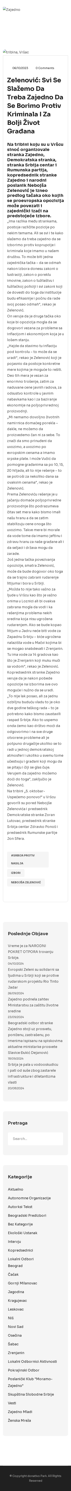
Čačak (13, 1275)
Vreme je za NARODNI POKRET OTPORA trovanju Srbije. (30, 952)
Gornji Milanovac (22, 1283)
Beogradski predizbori (27, 1216)
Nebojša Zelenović (26, 882)
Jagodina (16, 1292)
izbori (16, 873)
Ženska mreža (19, 1421)
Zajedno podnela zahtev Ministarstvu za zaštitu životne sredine (33, 1005)
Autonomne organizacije (29, 1198)
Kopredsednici (20, 1250)
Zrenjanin (16, 1353)
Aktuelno (15, 1189)
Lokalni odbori (21, 1259)
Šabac (13, 1344)
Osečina (15, 1335)
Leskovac (16, 1309)
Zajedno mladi (20, 1412)
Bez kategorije (20, 1224)
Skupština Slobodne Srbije (31, 1394)
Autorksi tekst (20, 1207)
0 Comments (45, 68)
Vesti (12, 1403)
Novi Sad (15, 1327)
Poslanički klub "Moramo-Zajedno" (30, 1382)
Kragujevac (17, 1301)
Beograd (15, 1266)
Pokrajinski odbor (23, 1370)
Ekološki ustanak (22, 1233)
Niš (11, 1318)
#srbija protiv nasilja (23, 859)
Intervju (14, 1242)
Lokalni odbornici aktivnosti (32, 1362)
